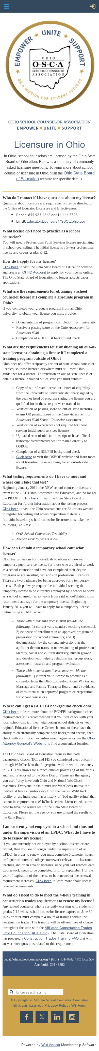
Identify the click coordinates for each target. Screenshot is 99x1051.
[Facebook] (26, 1017)
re (50, 881)
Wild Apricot (50, 1045)
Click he (42, 881)
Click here (11, 267)
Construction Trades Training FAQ (51, 938)
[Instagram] (72, 1017)
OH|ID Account (34, 272)
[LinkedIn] (57, 1017)
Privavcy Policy (56, 1005)
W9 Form (78, 1005)
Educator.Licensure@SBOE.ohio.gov (56, 221)
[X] (42, 1017)
